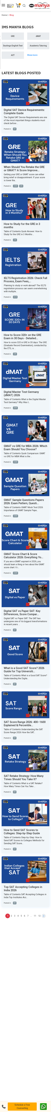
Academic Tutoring (38, 46)
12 (39, 916)
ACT (13, 55)
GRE (13, 36)
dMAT (38, 36)
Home (4, 15)
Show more (32, 55)
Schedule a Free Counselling (22, 1106)
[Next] (44, 916)
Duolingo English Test (12, 46)
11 (35, 916)
